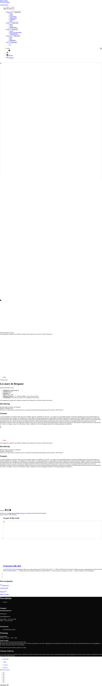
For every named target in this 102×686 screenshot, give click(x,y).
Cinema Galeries (4, 5)
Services (8, 35)
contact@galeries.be (5, 616)
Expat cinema (13, 16)
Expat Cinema (13, 27)
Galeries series (13, 18)
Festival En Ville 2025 (12, 566)
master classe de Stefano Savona (16, 513)
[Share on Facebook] (5, 510)
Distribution (13, 40)
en (7, 42)
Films (11, 13)
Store (11, 37)
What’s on (8, 12)
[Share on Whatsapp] (8, 510)
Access (11, 31)
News (11, 21)
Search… (8, 48)
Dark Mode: (3, 685)
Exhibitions (12, 19)
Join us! (5, 602)
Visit (7, 29)
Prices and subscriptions (16, 32)
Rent (11, 39)
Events (11, 15)
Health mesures (13, 33)
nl (10, 45)
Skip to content (4, 0)
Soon (7, 23)
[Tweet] (10, 510)
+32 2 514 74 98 (12, 619)
